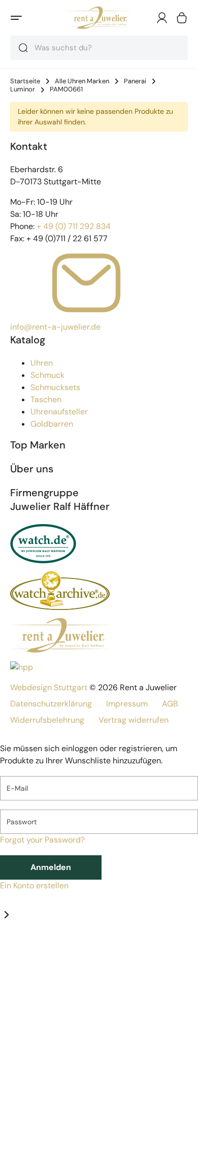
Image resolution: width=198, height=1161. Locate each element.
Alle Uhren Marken (82, 81)
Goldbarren (51, 423)
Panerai (135, 81)
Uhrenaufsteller (59, 411)
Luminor (22, 89)
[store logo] (98, 18)
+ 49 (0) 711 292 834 (74, 226)
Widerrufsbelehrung (47, 720)
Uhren (41, 363)
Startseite (25, 81)
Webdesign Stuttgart (48, 687)
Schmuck (47, 375)
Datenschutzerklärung (51, 703)
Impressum (127, 703)
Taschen (45, 399)
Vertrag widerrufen (133, 720)
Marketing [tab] (92, 950)
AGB (170, 703)
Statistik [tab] (59, 950)
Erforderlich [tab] (22, 950)
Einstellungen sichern (68, 1124)
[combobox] (99, 48)
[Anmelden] (162, 18)
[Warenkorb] (182, 18)
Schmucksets (55, 387)
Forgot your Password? (42, 839)
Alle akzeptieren (57, 1148)
